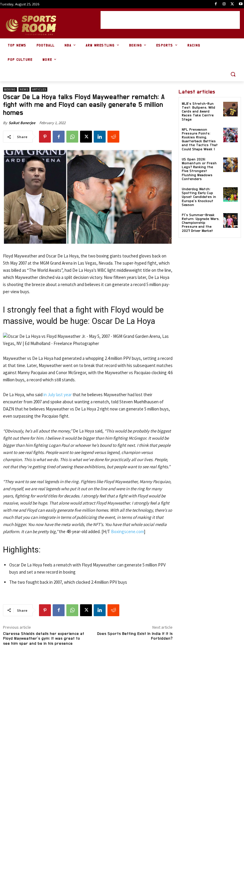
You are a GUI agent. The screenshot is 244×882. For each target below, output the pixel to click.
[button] (233, 74)
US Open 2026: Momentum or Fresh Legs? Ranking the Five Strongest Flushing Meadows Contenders (199, 169)
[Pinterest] (45, 137)
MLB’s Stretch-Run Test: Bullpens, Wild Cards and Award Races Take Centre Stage (198, 111)
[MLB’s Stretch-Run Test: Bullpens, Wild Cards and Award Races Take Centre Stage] (230, 109)
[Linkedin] (100, 137)
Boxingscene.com (127, 531)
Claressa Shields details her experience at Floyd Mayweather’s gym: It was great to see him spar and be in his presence (43, 639)
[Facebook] (215, 4)
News (24, 89)
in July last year (57, 394)
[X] (232, 4)
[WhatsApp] (72, 137)
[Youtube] (240, 4)
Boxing (10, 89)
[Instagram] (224, 4)
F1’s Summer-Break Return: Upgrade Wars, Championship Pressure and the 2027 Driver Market (200, 222)
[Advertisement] (170, 20)
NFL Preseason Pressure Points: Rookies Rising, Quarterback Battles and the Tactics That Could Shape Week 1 (200, 139)
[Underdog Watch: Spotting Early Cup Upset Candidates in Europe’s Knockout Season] (230, 194)
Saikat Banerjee (22, 122)
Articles (39, 89)
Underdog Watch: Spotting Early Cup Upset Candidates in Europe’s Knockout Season (199, 197)
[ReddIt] (113, 137)
